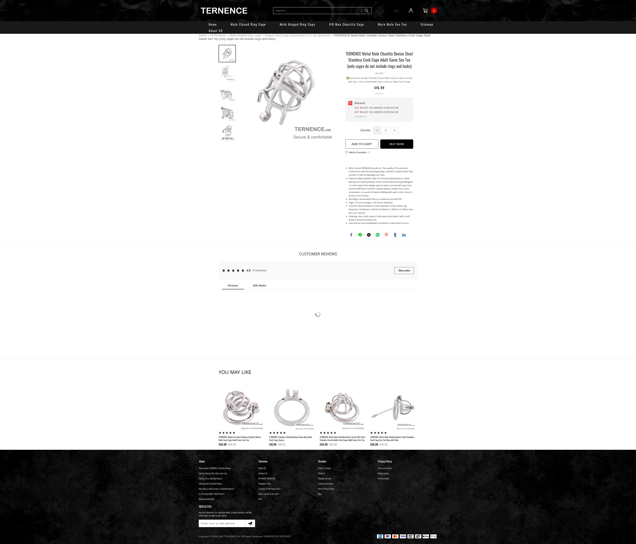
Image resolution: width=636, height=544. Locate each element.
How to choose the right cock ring (213, 473)
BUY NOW (397, 144)
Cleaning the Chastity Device (210, 483)
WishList (321, 473)
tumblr (395, 234)
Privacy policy (383, 478)
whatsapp (377, 234)
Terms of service (385, 468)
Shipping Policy (264, 483)
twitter (368, 234)
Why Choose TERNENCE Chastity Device (215, 468)
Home (203, 35)
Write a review (404, 270)
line (360, 234)
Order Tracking (324, 468)
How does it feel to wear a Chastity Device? (217, 488)
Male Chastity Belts (206, 499)
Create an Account (325, 483)
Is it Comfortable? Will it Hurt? (212, 493)
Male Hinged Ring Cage (245, 35)
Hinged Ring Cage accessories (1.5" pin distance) (297, 35)
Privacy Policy (385, 461)
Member (322, 461)
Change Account (324, 478)
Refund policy (383, 473)
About (202, 461)
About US (262, 468)
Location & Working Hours (269, 488)
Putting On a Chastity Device (210, 478)
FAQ (260, 499)
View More (359, 116)
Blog (320, 493)
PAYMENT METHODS (266, 478)
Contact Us (262, 473)
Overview (263, 461)
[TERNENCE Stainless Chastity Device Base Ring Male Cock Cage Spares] (292, 408)
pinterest (386, 234)
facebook (351, 234)
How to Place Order (326, 488)
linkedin (403, 234)
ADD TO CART (362, 144)
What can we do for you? (268, 493)
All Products (218, 35)
